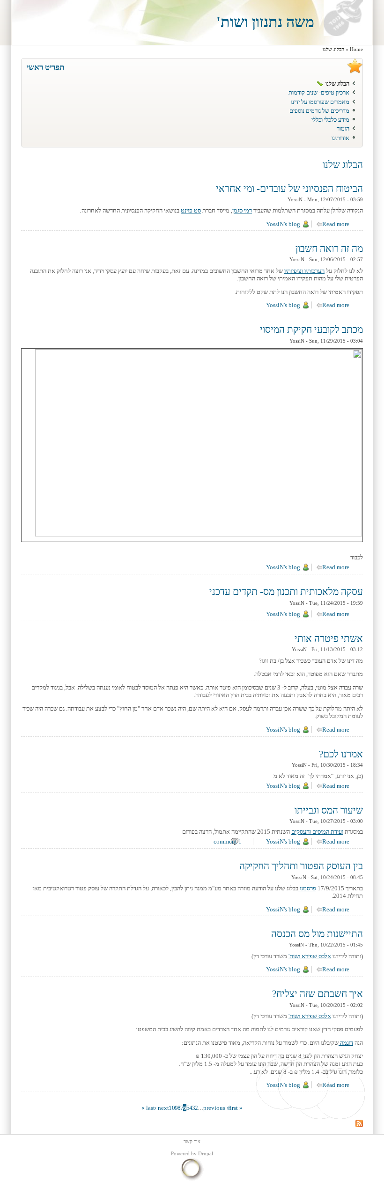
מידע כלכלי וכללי (330, 119)
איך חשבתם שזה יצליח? (317, 994)
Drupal (205, 1153)
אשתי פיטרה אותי (329, 638)
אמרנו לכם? (341, 754)
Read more (332, 224)
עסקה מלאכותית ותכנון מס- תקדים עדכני (286, 592)
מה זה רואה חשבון (329, 248)
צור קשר (192, 1141)
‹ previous (216, 1107)
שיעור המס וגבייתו (329, 810)
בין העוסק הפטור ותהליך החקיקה (301, 866)
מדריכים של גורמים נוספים (319, 110)
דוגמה (346, 1042)
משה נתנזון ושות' (265, 22)
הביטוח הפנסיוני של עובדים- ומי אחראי (289, 188)
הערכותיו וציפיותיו (304, 270)
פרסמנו (307, 888)
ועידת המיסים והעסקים (317, 831)
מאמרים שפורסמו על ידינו (320, 101)
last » (148, 1107)
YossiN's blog (283, 224)
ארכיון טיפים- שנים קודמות (318, 92)
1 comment (228, 841)
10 (172, 1107)
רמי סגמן (242, 210)
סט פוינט (191, 210)
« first (235, 1107)
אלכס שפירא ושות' (309, 1016)
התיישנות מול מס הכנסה (317, 934)
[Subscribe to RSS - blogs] (359, 1125)
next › (162, 1107)
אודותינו (340, 137)
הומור (343, 128)
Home (356, 49)
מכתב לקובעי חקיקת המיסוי (311, 329)
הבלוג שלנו (337, 83)
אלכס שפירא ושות (310, 956)
